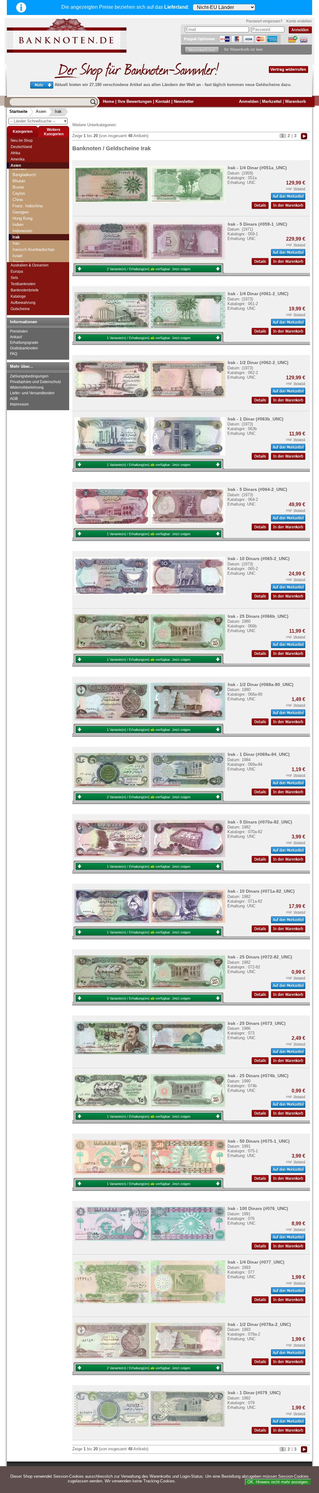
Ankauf (16, 337)
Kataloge (18, 296)
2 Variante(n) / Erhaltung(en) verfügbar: (148, 269)
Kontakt (162, 101)
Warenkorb (295, 101)
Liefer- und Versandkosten (32, 393)
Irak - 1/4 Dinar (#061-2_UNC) (258, 293)
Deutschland (21, 147)
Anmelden (249, 101)
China (17, 199)
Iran (15, 243)
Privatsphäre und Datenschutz (35, 382)
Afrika (15, 153)
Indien (17, 224)
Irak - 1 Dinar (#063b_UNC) (255, 418)
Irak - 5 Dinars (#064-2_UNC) (257, 489)
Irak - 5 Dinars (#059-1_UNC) (257, 224)
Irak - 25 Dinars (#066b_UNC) (258, 616)
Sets (14, 278)
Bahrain (19, 168)
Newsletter (184, 101)
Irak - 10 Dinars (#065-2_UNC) (259, 558)
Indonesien (22, 230)
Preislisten (19, 331)
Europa (17, 271)
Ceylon (18, 193)
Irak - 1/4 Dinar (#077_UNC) (256, 1262)
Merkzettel (272, 101)
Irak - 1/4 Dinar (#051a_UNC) (257, 167)
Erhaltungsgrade (24, 342)
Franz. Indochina (27, 206)
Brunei (18, 187)
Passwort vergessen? (264, 21)
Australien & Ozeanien (30, 265)
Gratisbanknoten (24, 348)
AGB (14, 398)
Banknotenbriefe (25, 290)
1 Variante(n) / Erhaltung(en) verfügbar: (148, 338)
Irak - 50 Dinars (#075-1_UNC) (259, 1141)
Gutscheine (20, 309)
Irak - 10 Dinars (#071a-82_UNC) (261, 891)
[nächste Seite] (304, 135)
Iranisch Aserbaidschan (33, 249)
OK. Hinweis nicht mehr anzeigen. (278, 1482)
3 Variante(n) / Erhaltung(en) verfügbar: (148, 998)
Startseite (18, 111)
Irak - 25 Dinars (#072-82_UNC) (260, 956)
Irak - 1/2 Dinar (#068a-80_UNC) (260, 684)
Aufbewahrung (23, 302)
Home (108, 101)
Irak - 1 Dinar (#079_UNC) (254, 1392)
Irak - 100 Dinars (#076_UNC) (258, 1208)
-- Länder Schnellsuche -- (38, 121)
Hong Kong (22, 218)
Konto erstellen (299, 21)
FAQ (13, 354)
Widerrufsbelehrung (27, 387)
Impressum (19, 404)
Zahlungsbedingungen (29, 376)
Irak (58, 111)
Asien (41, 111)
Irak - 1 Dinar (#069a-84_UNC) (259, 754)
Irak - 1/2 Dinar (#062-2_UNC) (258, 362)
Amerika (18, 159)
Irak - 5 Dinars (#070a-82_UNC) (260, 821)
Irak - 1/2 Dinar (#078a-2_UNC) (259, 1324)
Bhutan (18, 181)
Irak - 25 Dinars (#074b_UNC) (258, 1075)
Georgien (20, 212)
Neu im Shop (22, 140)
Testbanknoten (23, 284)
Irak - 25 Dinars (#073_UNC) (257, 1023)
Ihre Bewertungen (135, 101)
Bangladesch (24, 174)
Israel (17, 255)
